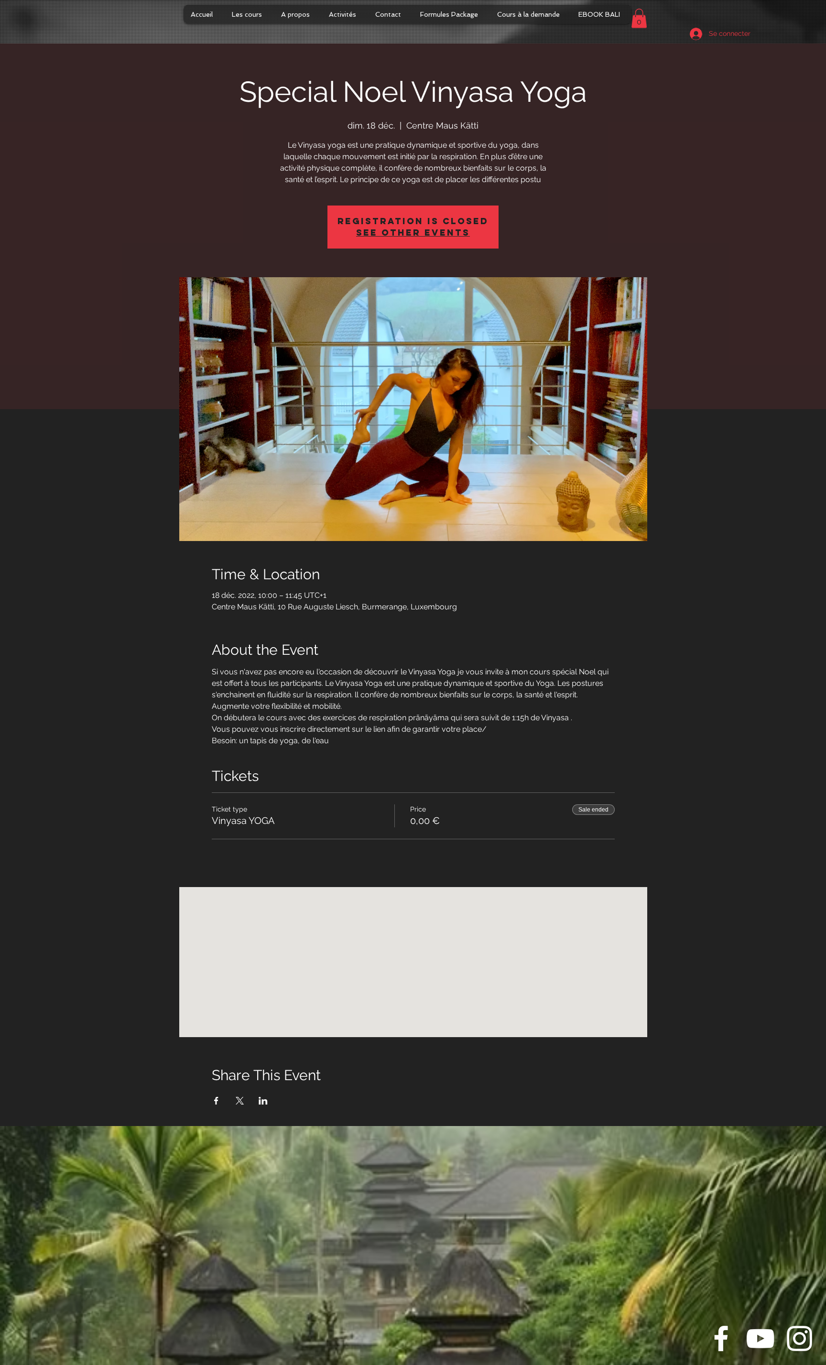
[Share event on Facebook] (216, 1101)
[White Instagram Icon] (799, 1338)
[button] (639, 18)
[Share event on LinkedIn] (263, 1101)
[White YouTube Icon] (760, 1338)
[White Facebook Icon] (721, 1338)
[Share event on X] (239, 1101)
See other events (413, 232)
